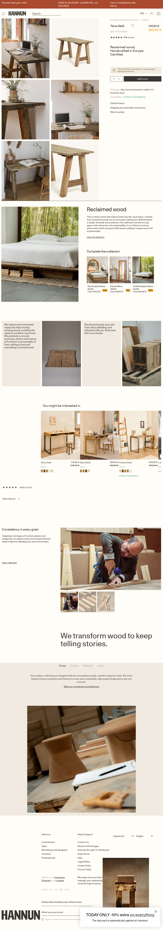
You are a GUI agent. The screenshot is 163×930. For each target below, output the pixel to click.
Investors (46, 854)
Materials (88, 665)
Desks (145, 20)
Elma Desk (46, 462)
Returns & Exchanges (88, 846)
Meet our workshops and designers (81, 686)
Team (44, 846)
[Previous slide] (147, 251)
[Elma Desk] (60, 435)
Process (75, 665)
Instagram (59, 877)
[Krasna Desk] (138, 435)
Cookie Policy (84, 865)
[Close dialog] (156, 911)
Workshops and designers (54, 850)
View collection (9, 562)
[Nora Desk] (99, 435)
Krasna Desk (125, 462)
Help (80, 858)
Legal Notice (84, 861)
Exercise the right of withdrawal (93, 850)
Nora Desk (85, 462)
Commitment (48, 842)
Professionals (48, 858)
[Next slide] (152, 251)
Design (62, 665)
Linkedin (60, 880)
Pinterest (46, 880)
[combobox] (124, 836)
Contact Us (83, 842)
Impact (100, 665)
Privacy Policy (84, 869)
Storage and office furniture (124, 20)
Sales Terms (84, 854)
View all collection (95, 237)
